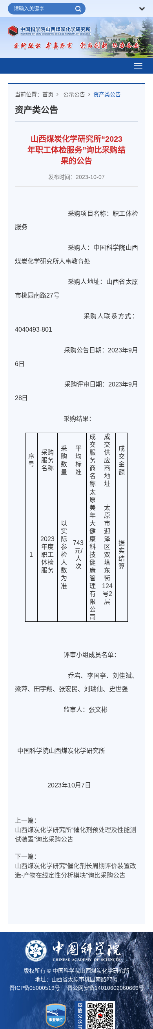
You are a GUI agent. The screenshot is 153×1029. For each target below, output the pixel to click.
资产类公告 (107, 94)
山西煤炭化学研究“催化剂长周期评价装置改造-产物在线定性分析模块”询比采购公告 (75, 871)
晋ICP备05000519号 (34, 988)
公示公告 (74, 94)
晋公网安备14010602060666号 (105, 988)
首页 (47, 94)
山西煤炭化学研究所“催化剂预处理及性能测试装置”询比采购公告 (75, 835)
